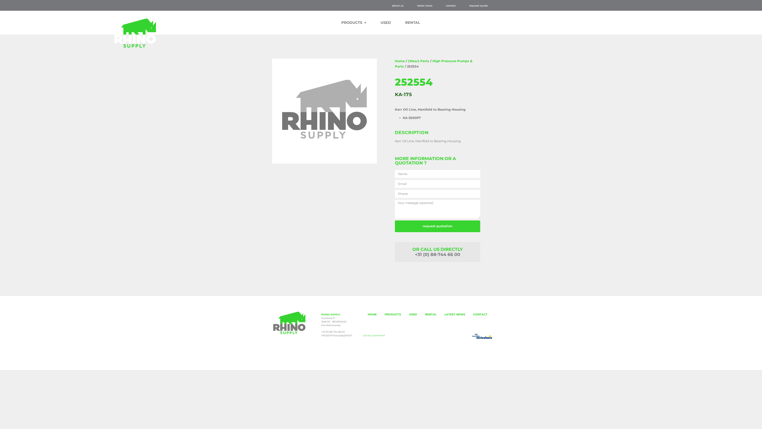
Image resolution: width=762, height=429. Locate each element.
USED (386, 22)
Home (400, 61)
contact (451, 5)
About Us (398, 5)
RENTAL (412, 22)
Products (351, 22)
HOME (372, 314)
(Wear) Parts (418, 61)
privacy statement (374, 335)
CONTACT (480, 314)
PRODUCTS (393, 314)
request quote (478, 5)
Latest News (424, 5)
